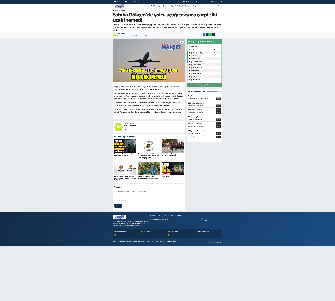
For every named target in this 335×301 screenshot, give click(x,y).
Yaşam (195, 6)
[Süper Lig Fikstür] (220, 91)
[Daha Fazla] (213, 34)
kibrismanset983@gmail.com (160, 219)
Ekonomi (166, 6)
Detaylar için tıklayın (204, 85)
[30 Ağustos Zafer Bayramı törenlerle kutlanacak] (173, 146)
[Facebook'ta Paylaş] (204, 34)
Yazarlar (137, 1)
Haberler (115, 10)
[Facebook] (202, 219)
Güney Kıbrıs (168, 241)
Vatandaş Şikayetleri (184, 6)
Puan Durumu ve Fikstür (203, 231)
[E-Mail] (125, 129)
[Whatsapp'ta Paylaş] (210, 34)
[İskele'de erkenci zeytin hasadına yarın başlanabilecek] (149, 168)
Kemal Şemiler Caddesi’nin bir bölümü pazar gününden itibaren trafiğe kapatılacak (125, 178)
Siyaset (173, 6)
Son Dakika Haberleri (149, 235)
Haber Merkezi (130, 126)
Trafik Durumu (174, 231)
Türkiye (162, 241)
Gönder (118, 206)
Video (129, 1)
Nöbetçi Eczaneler (121, 231)
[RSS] (206, 219)
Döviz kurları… (166, 176)
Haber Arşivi (173, 235)
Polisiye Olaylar (156, 6)
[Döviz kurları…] (173, 168)
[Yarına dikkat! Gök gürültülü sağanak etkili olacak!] (125, 146)
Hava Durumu (147, 231)
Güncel (146, 6)
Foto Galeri (119, 1)
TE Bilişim (219, 242)
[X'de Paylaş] (207, 34)
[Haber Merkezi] (118, 127)
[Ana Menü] (221, 6)
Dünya (157, 241)
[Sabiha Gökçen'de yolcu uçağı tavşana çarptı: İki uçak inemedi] (149, 60)
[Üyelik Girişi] (220, 2)
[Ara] (218, 6)
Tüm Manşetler (120, 235)
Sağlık (175, 241)
